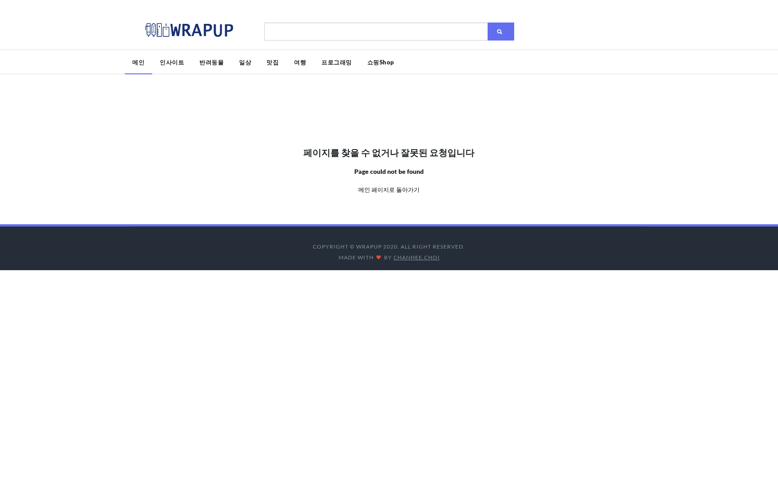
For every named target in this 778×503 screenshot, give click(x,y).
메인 (138, 62)
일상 (245, 62)
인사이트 (172, 62)
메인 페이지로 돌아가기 (389, 189)
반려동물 (211, 62)
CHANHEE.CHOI (417, 257)
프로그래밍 (336, 62)
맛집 (273, 62)
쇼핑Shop (380, 62)
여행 (300, 62)
